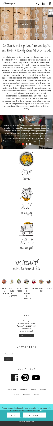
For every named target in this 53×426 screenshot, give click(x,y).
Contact (36, 395)
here (41, 410)
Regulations (23, 389)
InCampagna (9, 3)
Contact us (26, 335)
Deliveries (43, 389)
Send (8, 359)
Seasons (33, 389)
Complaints (26, 395)
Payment (16, 395)
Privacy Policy (11, 389)
